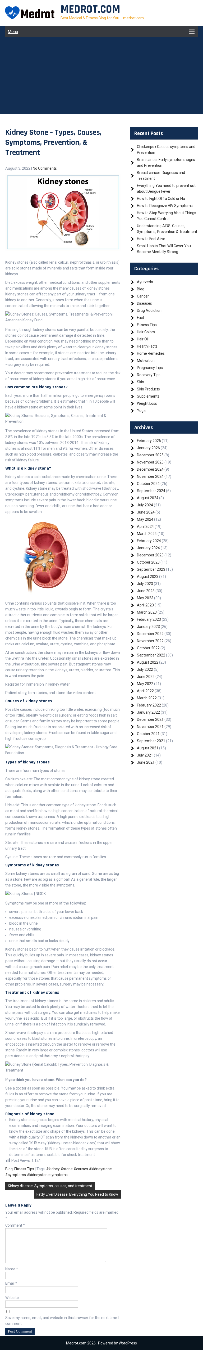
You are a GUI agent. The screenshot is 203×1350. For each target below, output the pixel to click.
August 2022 (147, 662)
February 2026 (149, 441)
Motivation (146, 360)
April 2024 (145, 526)
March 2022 (147, 698)
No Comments (45, 168)
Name (11, 1269)
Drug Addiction (149, 310)
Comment (15, 1225)
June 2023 (146, 591)
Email (11, 1283)
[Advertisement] (101, 77)
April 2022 (145, 691)
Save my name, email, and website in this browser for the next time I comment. (62, 1321)
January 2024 (148, 548)
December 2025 (150, 455)
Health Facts (147, 346)
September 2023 (151, 569)
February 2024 (149, 541)
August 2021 (147, 748)
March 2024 (147, 534)
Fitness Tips (24, 1169)
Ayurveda (145, 282)
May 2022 (145, 684)
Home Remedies (151, 353)
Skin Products (148, 389)
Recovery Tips (148, 375)
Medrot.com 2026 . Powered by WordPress (101, 1343)
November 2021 (150, 726)
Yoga (141, 410)
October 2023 (148, 562)
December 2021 (150, 719)
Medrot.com (90, 9)
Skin (140, 382)
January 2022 (148, 712)
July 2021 (145, 755)
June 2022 (146, 676)
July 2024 (145, 505)
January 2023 (148, 626)
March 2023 (147, 612)
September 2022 (151, 655)
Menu (13, 31)
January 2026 (148, 448)
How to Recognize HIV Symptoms (165, 206)
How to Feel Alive (151, 239)
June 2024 (146, 512)
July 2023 (145, 584)
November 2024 (150, 476)
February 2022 (149, 705)
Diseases (144, 303)
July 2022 (145, 669)
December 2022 (150, 634)
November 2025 (150, 462)
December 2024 (150, 469)
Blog (9, 1169)
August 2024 (147, 498)
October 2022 (148, 648)
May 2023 (145, 598)
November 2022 (150, 641)
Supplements (148, 396)
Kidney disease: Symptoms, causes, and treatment (50, 1186)
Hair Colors (146, 332)
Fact (140, 318)
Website (12, 1297)
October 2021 (148, 734)
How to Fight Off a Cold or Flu (161, 198)
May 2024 (145, 519)
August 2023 (147, 576)
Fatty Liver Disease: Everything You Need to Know (77, 1194)
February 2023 (149, 619)
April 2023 (145, 605)
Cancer (143, 296)
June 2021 (146, 762)
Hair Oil (143, 339)
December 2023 (150, 555)
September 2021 (151, 741)
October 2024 (148, 484)
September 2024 (151, 491)
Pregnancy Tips (150, 368)
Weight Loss (147, 403)
